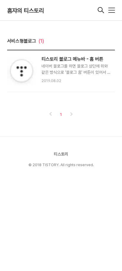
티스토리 (61, 154)
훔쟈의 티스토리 (25, 10)
